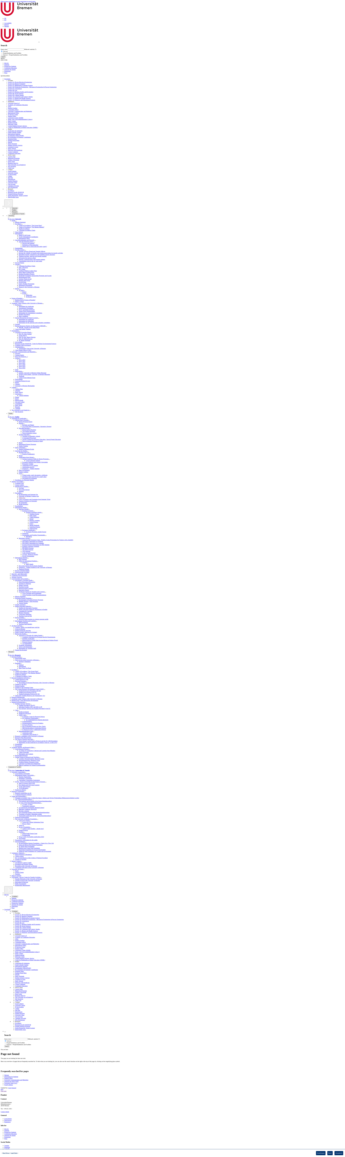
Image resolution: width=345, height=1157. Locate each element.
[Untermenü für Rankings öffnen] (21, 663)
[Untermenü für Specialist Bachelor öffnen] (30, 428)
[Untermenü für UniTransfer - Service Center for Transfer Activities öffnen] (41, 877)
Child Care (11, 168)
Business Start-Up (13, 163)
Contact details (5, 1112)
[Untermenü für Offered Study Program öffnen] (29, 420)
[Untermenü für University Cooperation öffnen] (25, 772)
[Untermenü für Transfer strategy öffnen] (25, 250)
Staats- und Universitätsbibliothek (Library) (20, 119)
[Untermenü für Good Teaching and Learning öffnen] (29, 579)
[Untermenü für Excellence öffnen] (22, 224)
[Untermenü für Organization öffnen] (19, 331)
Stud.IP (10, 142)
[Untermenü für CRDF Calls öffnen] (26, 715)
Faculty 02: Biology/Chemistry (16, 84)
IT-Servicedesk (12, 174)
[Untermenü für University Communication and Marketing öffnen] (36, 352)
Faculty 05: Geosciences (15, 88)
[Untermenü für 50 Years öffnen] (24, 290)
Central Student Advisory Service (17, 126)
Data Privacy (8, 1120)
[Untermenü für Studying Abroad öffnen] (29, 509)
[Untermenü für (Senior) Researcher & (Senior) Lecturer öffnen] (38, 318)
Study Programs (12, 143)
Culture (10, 176)
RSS (2, 1089)
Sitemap (6, 1075)
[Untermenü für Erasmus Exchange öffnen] (34, 511)
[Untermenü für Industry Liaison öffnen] (21, 861)
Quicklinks (7, 79)
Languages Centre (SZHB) (15, 118)
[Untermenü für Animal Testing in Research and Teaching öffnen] (39, 757)
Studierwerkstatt (12, 122)
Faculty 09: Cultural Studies (16, 95)
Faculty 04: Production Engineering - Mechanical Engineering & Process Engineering (32, 87)
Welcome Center (12, 124)
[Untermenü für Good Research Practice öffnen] (29, 749)
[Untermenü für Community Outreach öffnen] (24, 853)
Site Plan (10, 177)
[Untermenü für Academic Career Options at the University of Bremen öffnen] (43, 303)
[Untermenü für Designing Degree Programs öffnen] (32, 598)
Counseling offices (13, 109)
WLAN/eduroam (13, 187)
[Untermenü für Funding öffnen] (24, 832)
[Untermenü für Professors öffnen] (21, 305)
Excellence (11, 190)
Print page (3, 1091)
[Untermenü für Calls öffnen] (18, 710)
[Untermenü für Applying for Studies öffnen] (27, 451)
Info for (6, 63)
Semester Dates (12, 139)
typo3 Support (12, 1088)
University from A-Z (14, 103)
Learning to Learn (13, 147)
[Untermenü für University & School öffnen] (24, 869)
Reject (330, 1153)
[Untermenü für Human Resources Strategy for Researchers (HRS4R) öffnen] (46, 326)
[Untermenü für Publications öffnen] (22, 371)
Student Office (12, 116)
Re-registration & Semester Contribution (19, 137)
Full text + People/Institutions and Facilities (15, 55)
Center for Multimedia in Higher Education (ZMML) (23, 127)
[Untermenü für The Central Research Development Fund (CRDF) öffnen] (44, 689)
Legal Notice (8, 1118)
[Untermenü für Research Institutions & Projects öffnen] (30, 678)
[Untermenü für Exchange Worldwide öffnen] (35, 530)
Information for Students (11, 1076)
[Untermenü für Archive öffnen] (20, 358)
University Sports (13, 173)
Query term (4, 49)
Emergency (7, 1122)
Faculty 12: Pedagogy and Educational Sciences (21, 100)
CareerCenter (11, 156)
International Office (13, 113)
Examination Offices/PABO (16, 135)
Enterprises (7, 71)
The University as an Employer (17, 165)
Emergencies (11, 179)
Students (6, 64)
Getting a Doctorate (13, 160)
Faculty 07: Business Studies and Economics (20, 92)
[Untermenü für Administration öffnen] (24, 347)
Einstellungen (321, 1153)
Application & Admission (15, 131)
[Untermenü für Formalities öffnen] (22, 493)
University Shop (12, 182)
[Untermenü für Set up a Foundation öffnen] (31, 827)
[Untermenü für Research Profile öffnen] (21, 657)
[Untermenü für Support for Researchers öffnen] (26, 702)
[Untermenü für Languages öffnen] (22, 394)
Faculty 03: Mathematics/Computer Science (20, 85)
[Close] (8, 415)
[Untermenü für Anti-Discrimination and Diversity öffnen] (35, 240)
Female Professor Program (15, 194)
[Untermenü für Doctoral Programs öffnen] (26, 681)
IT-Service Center (13, 114)
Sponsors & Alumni (10, 69)
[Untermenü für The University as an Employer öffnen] (30, 410)
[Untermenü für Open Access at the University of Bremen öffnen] (39, 660)
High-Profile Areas (13, 197)
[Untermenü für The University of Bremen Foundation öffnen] (37, 819)
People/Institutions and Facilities (12, 53)
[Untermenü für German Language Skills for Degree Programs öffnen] (49, 459)
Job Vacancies (12, 166)
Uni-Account (11, 184)
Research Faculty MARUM (16, 192)
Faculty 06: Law (12, 90)
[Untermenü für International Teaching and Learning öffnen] (36, 621)
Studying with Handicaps (15, 150)
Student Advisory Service (15, 145)
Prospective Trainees (17, 903)
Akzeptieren (338, 1153)
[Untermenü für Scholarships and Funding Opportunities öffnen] (46, 535)
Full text (5, 51)
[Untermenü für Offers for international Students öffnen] (37, 561)
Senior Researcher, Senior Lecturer (18, 195)
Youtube (6, 1145)
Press (5, 73)
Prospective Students (10, 66)
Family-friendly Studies (14, 132)
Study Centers (12, 121)
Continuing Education (10, 68)
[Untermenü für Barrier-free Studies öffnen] (27, 634)
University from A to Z (10, 1083)
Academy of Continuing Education (18, 105)
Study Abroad (12, 148)
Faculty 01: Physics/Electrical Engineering (20, 82)
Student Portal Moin (13, 140)
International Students (14, 134)
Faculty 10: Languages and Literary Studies (20, 97)
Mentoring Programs (14, 158)
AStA (9, 106)
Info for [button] (6, 894)
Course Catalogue (13, 152)
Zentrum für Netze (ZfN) (11, 1081)
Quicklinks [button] (7, 909)
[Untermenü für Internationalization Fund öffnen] (33, 731)
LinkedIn (7, 1149)
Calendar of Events (13, 186)
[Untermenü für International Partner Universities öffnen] (34, 775)
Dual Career (11, 161)
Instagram (7, 1147)
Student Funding (12, 108)
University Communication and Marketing (20, 111)
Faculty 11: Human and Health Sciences (19, 98)
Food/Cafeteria (12, 171)
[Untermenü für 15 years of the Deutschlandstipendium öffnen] (41, 803)
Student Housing (12, 181)
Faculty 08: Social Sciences (15, 93)
